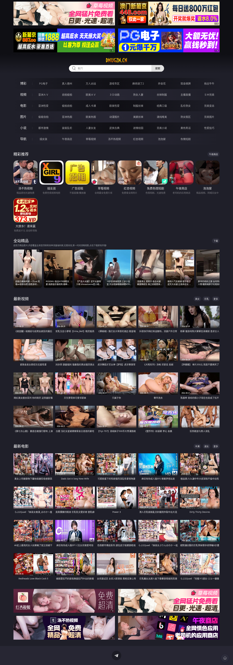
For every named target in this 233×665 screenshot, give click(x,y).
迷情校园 (138, 128)
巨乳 (206, 298)
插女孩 (43, 139)
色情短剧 (186, 139)
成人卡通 (91, 106)
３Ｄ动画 (114, 94)
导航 (23, 139)
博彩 (23, 83)
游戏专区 (114, 83)
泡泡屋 (162, 139)
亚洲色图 (67, 117)
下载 (216, 240)
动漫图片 (114, 117)
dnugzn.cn (116, 60)
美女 (197, 298)
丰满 (197, 446)
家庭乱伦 (67, 128)
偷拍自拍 (67, 106)
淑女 (206, 446)
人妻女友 (91, 128)
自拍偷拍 (67, 94)
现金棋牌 (186, 83)
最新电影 (21, 446)
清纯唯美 (162, 117)
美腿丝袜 (138, 117)
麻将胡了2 (138, 83)
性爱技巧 (209, 128)
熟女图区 (186, 117)
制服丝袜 (138, 106)
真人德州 (67, 83)
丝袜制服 (162, 94)
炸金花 (162, 83)
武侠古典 (114, 128)
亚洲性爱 (43, 106)
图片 (23, 117)
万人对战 (91, 83)
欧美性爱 (114, 106)
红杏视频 (138, 139)
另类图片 (209, 117)
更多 (216, 298)
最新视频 (21, 298)
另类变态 (209, 106)
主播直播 (186, 94)
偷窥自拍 (43, 117)
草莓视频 (91, 139)
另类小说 (162, 128)
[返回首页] (225, 658)
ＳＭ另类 (209, 94)
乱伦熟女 (186, 106)
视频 (23, 94)
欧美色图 (91, 117)
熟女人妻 (138, 94)
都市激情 (43, 128)
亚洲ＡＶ (43, 94)
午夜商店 (67, 139)
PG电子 (43, 83)
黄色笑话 (186, 128)
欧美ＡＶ (91, 94)
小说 (23, 128)
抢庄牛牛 (209, 83)
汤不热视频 (114, 139)
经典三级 (162, 106)
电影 (23, 106)
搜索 (157, 68)
